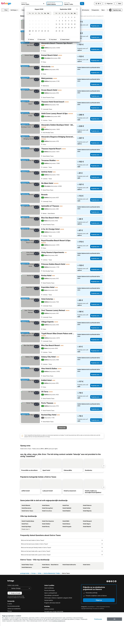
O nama (9, 603)
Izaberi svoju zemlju (12, 585)
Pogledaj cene (95, 26)
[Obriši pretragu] (43, 3)
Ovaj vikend (54, 39)
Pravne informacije (49, 590)
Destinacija (24, 2)
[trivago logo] (6, 3)
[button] (33, 3)
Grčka (39, 573)
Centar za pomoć (49, 609)
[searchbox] (33, 4)
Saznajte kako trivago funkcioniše (53, 611)
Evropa (33, 573)
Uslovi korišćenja (49, 588)
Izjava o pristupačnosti (50, 593)
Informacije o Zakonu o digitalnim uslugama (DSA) (58, 598)
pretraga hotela (24, 573)
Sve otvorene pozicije (13, 606)
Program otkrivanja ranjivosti (52, 602)
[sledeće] (77, 9)
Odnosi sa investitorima (13, 608)
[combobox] (33, 3)
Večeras (32, 39)
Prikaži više (25, 529)
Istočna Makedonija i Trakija (52, 573)
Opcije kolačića (48, 600)
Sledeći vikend (65, 39)
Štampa (9, 611)
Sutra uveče (42, 39)
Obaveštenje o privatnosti (51, 595)
